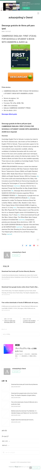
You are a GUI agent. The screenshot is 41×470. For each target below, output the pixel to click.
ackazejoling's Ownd (21, 17)
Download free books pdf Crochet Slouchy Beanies (18, 271)
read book (17, 186)
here (14, 207)
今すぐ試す (26, 8)
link (16, 195)
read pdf (9, 234)
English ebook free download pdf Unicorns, (22, 419)
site (38, 176)
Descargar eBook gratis (9, 114)
